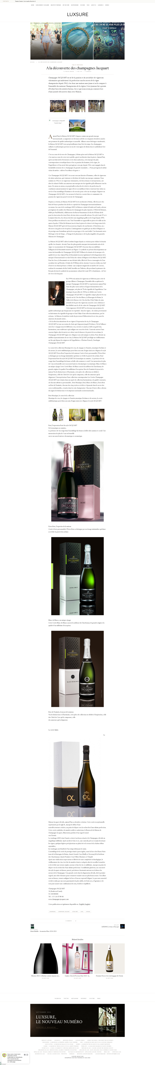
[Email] (83, 19)
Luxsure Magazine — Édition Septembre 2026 (107, 1054)
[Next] (13, 1)
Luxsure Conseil (80, 1040)
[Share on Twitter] (80, 921)
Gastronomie (74, 5)
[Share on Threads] (86, 921)
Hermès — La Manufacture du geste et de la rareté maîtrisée (93, 1044)
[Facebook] (71, 19)
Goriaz (107, 5)
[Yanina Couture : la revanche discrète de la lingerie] (46, 41)
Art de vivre (66, 5)
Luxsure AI (100, 5)
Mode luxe (107, 1052)
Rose (82, 911)
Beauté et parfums (56, 5)
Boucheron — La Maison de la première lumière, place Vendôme (60, 1042)
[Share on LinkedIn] (83, 921)
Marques (72, 1054)
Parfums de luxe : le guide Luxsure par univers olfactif (97, 1048)
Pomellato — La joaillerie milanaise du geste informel (96, 1046)
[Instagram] (76, 19)
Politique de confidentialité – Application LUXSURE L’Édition (84, 1052)
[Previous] (11, 1)
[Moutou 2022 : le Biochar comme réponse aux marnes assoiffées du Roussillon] (45, 958)
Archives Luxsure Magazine (85, 1054)
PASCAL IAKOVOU (38, 56)
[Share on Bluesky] (88, 921)
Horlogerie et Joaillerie (42, 5)
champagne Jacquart (64, 911)
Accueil (32, 62)
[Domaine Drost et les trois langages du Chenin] (109, 958)
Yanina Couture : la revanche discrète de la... (26, 1)
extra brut (75, 911)
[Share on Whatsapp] (85, 921)
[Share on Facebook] (78, 921)
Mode (32, 5)
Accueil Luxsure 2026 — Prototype (57, 1054)
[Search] (124, 5)
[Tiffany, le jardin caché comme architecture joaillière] (77, 41)
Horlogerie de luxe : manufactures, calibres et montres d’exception (57, 1050)
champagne (52, 911)
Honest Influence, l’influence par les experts (100, 1040)
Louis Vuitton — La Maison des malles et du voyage (59, 1044)
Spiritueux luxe (116, 1052)
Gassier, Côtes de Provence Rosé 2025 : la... (77, 976)
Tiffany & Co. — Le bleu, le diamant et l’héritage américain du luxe (60, 1048)
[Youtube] (80, 19)
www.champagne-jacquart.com (58, 899)
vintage (88, 911)
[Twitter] (74, 19)
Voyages (82, 5)
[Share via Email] (89, 921)
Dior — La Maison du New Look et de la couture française (96, 1042)
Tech (88, 5)
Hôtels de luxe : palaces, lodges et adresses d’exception (50, 1052)
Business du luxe (40, 1054)
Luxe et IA (93, 5)
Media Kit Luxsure (47, 1040)
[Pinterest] (78, 19)
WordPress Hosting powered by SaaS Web (77, 1057)
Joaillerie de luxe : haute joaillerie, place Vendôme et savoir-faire (98, 1050)
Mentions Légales (68, 1040)
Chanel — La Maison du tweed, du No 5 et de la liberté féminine (61, 1046)
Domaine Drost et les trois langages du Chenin (109, 976)
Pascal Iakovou (70, 56)
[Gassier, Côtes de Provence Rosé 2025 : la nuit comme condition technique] (77, 958)
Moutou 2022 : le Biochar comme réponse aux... (45, 976)
